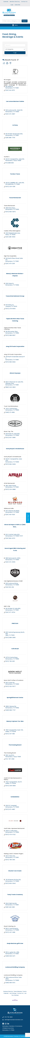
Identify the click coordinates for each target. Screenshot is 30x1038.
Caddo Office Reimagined (12, 231)
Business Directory (8, 991)
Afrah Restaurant (9, 483)
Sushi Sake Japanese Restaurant (14, 828)
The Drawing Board (10, 753)
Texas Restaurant (9, 205)
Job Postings (12, 993)
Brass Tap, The (8, 431)
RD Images (7, 79)
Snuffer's (6, 157)
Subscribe (17, 4)
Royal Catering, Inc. (10, 926)
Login (12, 4)
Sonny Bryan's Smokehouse (12, 456)
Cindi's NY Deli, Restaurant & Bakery (13, 778)
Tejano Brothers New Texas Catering (12, 328)
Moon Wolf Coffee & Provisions (13, 680)
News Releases (18, 991)
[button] (3, 60)
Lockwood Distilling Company (13, 975)
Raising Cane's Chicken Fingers (13, 853)
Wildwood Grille (9, 508)
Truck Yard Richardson (11, 406)
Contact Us (24, 1)
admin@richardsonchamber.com (14, 1019)
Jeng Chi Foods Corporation (13, 354)
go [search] (15, 52)
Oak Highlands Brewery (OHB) (13, 581)
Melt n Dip (7, 606)
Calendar (5, 1)
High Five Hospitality (10, 256)
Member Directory (15, 1)
